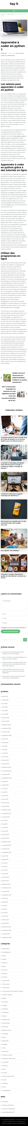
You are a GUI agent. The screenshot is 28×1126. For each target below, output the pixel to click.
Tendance (5, 1083)
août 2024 (5, 781)
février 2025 (5, 760)
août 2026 (5, 696)
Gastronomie (6, 1019)
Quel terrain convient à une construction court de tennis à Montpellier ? (13, 677)
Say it (14, 4)
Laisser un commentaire (8, 55)
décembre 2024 (6, 767)
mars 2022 (5, 873)
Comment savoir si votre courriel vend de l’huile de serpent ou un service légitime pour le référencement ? (14, 439)
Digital (4, 998)
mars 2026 (5, 714)
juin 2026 (4, 703)
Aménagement (6, 952)
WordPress (23, 1123)
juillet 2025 (5, 742)
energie (4, 1005)
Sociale (4, 1080)
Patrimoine (5, 1051)
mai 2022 (4, 866)
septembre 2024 (6, 778)
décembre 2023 (6, 810)
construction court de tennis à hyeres (12, 991)
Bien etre (4, 963)
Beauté (4, 959)
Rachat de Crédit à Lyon (8, 1058)
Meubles (4, 1044)
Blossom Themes (7, 1123)
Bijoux (4, 966)
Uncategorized (6, 1090)
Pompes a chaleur (7, 1055)
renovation (5, 1062)
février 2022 (5, 877)
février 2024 (5, 803)
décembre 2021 (6, 884)
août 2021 (5, 898)
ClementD (4, 53)
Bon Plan (4, 970)
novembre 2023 (6, 813)
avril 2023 (5, 827)
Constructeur (6, 984)
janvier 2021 (5, 923)
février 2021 (5, 920)
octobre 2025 (6, 732)
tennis (4, 1087)
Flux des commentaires (8, 1109)
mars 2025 (5, 756)
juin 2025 (4, 746)
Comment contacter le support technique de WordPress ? (11, 494)
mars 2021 (5, 916)
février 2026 (5, 718)
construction (5, 987)
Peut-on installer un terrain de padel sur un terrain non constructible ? (14, 658)
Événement (5, 1012)
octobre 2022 (6, 849)
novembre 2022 (6, 845)
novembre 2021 (6, 888)
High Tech (5, 1026)
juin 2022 (4, 863)
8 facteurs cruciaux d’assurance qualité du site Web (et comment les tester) (13, 576)
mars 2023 (5, 831)
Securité (4, 1073)
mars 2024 (5, 799)
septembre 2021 (6, 895)
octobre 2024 (6, 774)
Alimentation (5, 948)
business (4, 977)
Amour (4, 956)
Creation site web (5, 39)
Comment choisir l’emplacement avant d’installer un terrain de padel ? (13, 652)
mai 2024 (4, 792)
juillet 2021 (5, 902)
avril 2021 (5, 912)
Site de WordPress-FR (8, 1112)
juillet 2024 (5, 785)
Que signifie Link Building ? (10, 550)
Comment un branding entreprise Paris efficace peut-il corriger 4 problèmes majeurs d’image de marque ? (12, 465)
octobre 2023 (6, 817)
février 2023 (5, 834)
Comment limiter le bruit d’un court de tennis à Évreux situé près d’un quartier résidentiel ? (13, 671)
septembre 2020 (6, 937)
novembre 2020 (6, 930)
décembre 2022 (6, 842)
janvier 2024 (5, 806)
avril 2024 (5, 795)
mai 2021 (4, 909)
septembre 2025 (6, 735)
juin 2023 (4, 820)
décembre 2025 (6, 725)
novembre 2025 (6, 728)
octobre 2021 (6, 891)
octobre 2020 (6, 934)
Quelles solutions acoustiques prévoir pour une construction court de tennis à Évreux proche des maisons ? (14, 664)
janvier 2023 (5, 838)
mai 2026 (4, 707)
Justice (4, 1037)
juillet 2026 (5, 700)
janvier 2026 (5, 721)
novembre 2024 (6, 771)
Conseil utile (5, 980)
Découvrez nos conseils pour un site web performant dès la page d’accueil (13, 523)
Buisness (4, 973)
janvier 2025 (5, 764)
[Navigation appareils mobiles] (14, 10)
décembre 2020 (6, 927)
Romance (4, 1065)
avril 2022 (5, 870)
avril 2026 (5, 710)
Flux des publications (8, 1105)
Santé (4, 1069)
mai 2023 (4, 824)
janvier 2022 (5, 881)
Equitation (5, 1009)
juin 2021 (4, 905)
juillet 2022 (5, 859)
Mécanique (5, 1041)
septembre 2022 (6, 852)
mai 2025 (4, 749)
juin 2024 (4, 788)
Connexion (5, 1101)
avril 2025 (5, 753)
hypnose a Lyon (6, 1030)
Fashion (4, 1016)
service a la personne (8, 1076)
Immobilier (5, 1034)
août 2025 (5, 739)
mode (3, 1048)
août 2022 (5, 856)
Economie (5, 1002)
